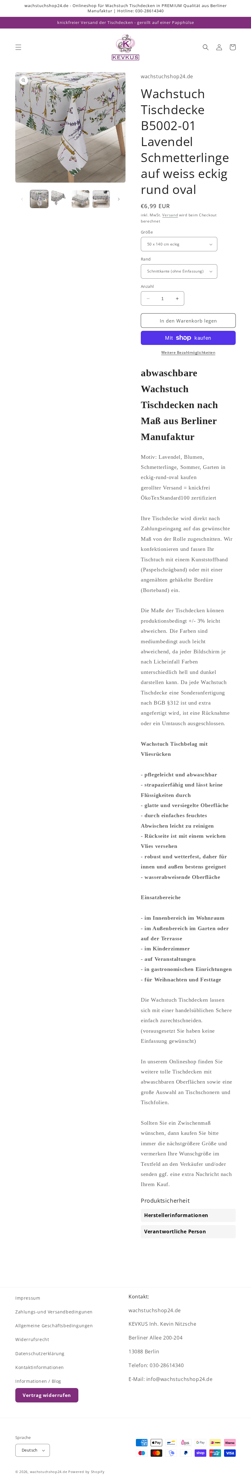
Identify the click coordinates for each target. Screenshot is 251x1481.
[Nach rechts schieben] (119, 199)
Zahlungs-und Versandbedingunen (54, 1312)
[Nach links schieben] (22, 199)
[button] (18, 47)
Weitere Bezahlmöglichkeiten (188, 352)
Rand (146, 259)
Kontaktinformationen (39, 1367)
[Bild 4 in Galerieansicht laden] (101, 199)
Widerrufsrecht (32, 1339)
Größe (147, 232)
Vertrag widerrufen (47, 1395)
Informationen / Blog (38, 1381)
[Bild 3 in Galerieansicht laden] (80, 199)
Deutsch (30, 1450)
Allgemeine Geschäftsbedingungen (54, 1325)
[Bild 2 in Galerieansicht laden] (60, 199)
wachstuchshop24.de (48, 1471)
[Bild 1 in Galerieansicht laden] (39, 199)
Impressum (27, 1298)
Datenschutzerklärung (40, 1353)
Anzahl (147, 286)
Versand (170, 215)
